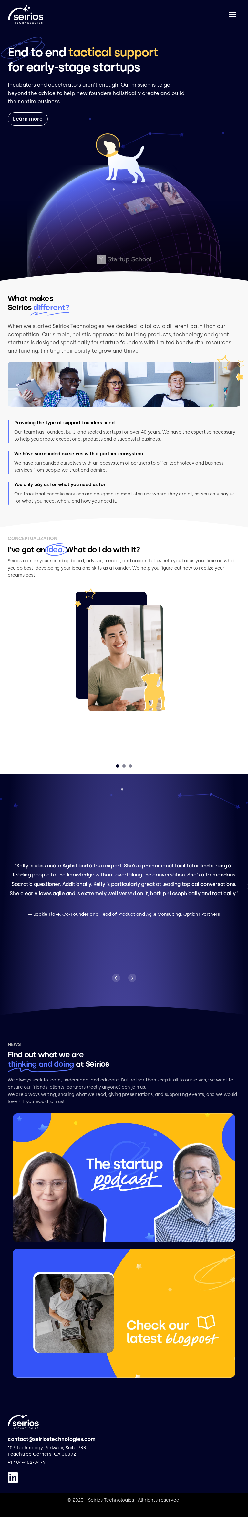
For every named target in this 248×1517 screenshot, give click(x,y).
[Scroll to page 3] (129, 766)
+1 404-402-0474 (26, 1462)
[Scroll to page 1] (118, 766)
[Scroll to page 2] (124, 766)
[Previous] (116, 978)
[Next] (132, 978)
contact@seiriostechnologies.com (52, 1439)
